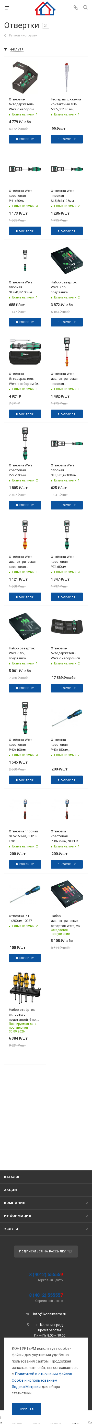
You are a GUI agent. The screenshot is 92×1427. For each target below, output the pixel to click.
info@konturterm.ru (49, 1314)
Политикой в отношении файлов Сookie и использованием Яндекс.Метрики (42, 1380)
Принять (26, 1408)
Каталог (12, 1177)
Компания (14, 1203)
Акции (10, 1190)
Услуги (11, 1229)
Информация (17, 1216)
